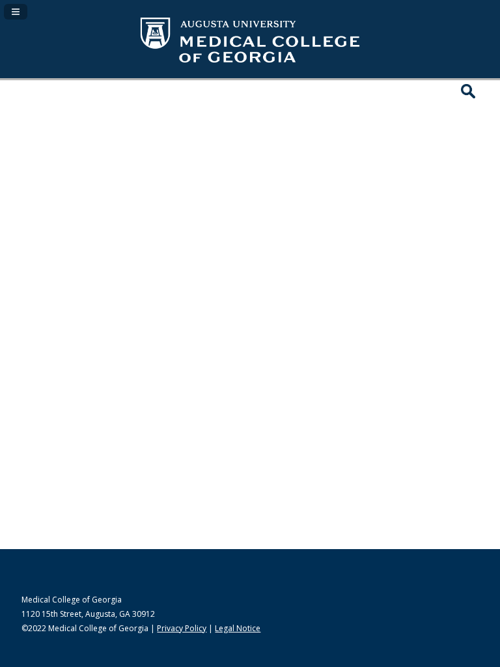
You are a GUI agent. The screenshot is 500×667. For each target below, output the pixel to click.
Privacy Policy (181, 628)
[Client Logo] (250, 63)
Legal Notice (237, 628)
